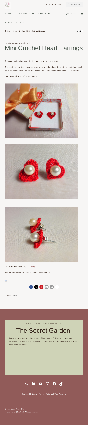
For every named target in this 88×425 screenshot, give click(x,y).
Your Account (60, 394)
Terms (41, 394)
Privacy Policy (10, 412)
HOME (8, 14)
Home (9, 31)
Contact (25, 394)
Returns (49, 394)
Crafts (15, 31)
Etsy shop (31, 266)
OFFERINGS (23, 14)
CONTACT (22, 22)
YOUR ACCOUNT (52, 4)
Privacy (33, 394)
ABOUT (42, 14)
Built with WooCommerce (27, 412)
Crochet (22, 31)
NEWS (8, 22)
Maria (28, 43)
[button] (31, 287)
